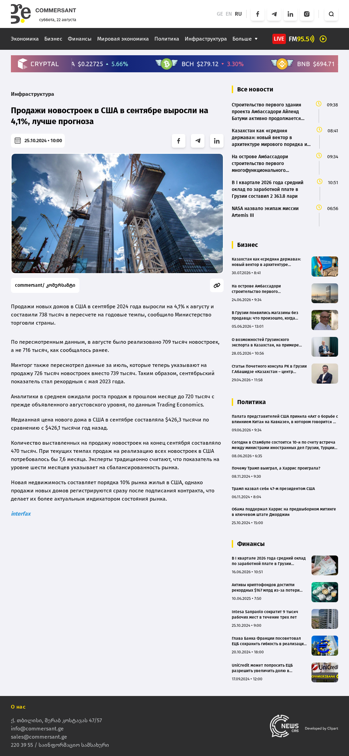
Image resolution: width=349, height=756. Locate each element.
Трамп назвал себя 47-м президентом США (273, 488)
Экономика (25, 38)
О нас (18, 706)
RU (238, 14)
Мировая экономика (123, 38)
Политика (166, 38)
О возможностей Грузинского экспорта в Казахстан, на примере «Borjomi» (265, 342)
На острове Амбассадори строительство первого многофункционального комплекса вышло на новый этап (266, 289)
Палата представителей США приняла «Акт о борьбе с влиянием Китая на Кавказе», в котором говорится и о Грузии (285, 419)
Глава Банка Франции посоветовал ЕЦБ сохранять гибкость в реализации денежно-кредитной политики (269, 641)
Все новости (255, 89)
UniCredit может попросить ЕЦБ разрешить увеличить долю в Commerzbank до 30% (262, 668)
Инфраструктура (206, 38)
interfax (20, 513)
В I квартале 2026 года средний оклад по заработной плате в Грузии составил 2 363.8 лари (269, 561)
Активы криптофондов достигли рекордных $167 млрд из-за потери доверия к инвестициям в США (266, 587)
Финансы (80, 38)
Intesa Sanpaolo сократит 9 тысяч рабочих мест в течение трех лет (265, 614)
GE (220, 14)
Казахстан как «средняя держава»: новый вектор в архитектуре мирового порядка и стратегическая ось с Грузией (267, 262)
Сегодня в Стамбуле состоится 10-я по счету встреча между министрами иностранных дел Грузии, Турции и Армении (285, 445)
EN (229, 14)
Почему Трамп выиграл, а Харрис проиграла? (276, 468)
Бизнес (53, 38)
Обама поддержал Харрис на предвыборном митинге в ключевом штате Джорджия (284, 512)
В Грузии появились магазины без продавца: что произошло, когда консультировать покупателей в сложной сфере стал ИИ (265, 315)
